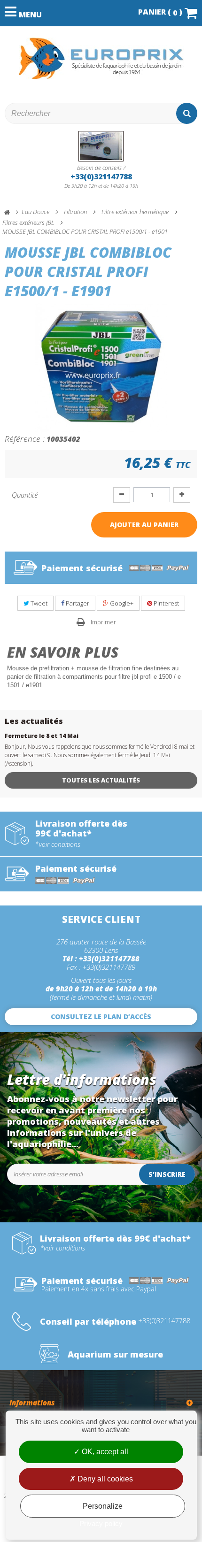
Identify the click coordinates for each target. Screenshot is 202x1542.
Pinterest (165, 603)
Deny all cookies (104, 1479)
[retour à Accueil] (11, 212)
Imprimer (103, 622)
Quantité (25, 494)
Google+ (121, 603)
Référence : (25, 438)
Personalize (103, 1506)
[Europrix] (101, 58)
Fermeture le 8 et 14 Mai (41, 736)
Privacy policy (101, 1523)
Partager (76, 603)
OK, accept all (104, 1452)
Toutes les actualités (101, 780)
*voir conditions (57, 844)
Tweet (38, 603)
